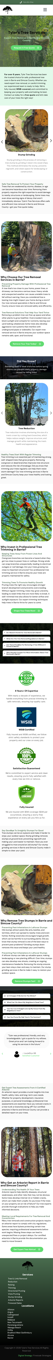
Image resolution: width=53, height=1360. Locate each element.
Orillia (10, 1330)
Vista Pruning (14, 1294)
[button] (2, 142)
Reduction (12, 1281)
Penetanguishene (15, 1325)
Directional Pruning (16, 1291)
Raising (11, 1284)
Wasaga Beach (14, 1327)
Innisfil (10, 1317)
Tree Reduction (26, 428)
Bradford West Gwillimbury (20, 1332)
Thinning (12, 1287)
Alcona (11, 1335)
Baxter (10, 1338)
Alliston (11, 1309)
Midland (11, 1320)
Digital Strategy (25, 1355)
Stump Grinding (26, 154)
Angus (10, 1312)
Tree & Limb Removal (17, 1278)
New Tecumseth (15, 1322)
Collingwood (13, 1314)
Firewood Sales (15, 1303)
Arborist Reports (15, 1300)
